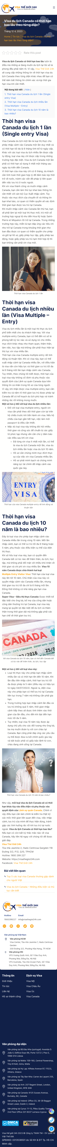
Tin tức (16, 36)
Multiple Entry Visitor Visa (16, 574)
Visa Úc (30, 991)
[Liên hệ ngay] (51, 1120)
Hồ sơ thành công (11, 996)
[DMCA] (10, 1120)
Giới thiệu (7, 981)
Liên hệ (6, 991)
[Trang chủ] (21, 901)
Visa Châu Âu (33, 986)
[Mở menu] (54, 7)
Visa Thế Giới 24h (44, 68)
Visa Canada (32, 996)
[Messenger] (51, 1129)
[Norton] (30, 1120)
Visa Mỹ (30, 981)
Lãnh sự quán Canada (30, 810)
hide (27, 89)
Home (7, 36)
